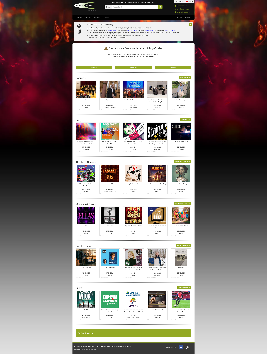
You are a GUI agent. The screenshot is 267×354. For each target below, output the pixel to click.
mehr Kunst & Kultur (183, 246)
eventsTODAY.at (132, 30)
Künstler (97, 17)
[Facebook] (181, 347)
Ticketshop (106, 17)
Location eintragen (182, 9)
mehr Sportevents (184, 287)
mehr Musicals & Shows (182, 204)
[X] (188, 347)
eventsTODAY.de (113, 30)
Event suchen (133, 67)
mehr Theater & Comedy (182, 161)
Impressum (77, 346)
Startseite (94, 67)
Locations (88, 17)
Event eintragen (181, 6)
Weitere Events (85, 333)
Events (79, 17)
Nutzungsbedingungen (103, 346)
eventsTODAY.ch (150, 30)
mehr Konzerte (184, 77)
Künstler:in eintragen (183, 12)
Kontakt (129, 346)
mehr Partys (185, 120)
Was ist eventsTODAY (89, 346)
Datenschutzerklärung (118, 346)
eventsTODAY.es (170, 30)
